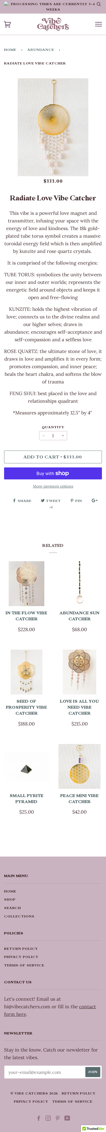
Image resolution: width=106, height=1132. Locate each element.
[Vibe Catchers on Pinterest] (58, 1119)
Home (10, 50)
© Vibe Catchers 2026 (34, 1093)
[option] (53, 127)
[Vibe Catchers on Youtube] (67, 1119)
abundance (40, 50)
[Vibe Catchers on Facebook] (39, 1119)
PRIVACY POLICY (21, 957)
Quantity (53, 427)
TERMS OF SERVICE (24, 965)
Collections (19, 916)
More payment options (53, 486)
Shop (9, 899)
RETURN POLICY (21, 949)
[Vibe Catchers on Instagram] (48, 1119)
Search (12, 908)
